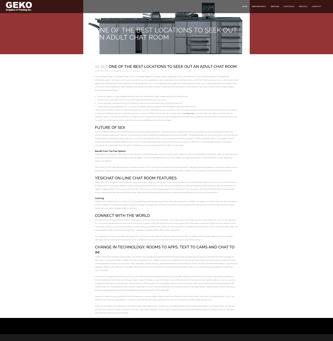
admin (128, 71)
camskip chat (189, 113)
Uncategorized (116, 71)
